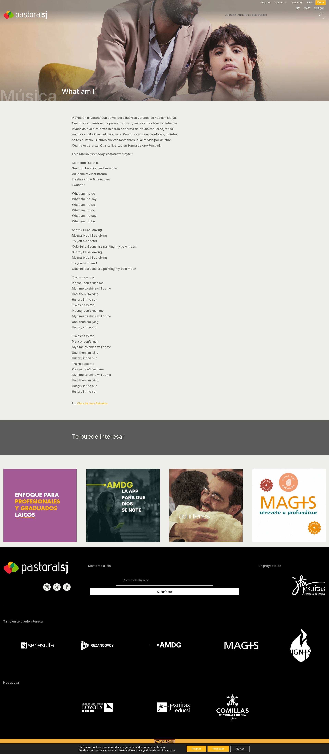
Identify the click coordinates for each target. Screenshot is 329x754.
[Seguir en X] (57, 587)
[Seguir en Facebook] (67, 587)
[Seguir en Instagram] (47, 587)
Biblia (310, 2)
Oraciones (297, 2)
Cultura (279, 2)
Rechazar (218, 748)
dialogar (319, 8)
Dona (320, 2)
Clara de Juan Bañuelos (92, 403)
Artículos (266, 2)
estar (307, 8)
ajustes (170, 750)
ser (298, 8)
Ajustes (240, 748)
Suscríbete (164, 592)
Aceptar (196, 748)
